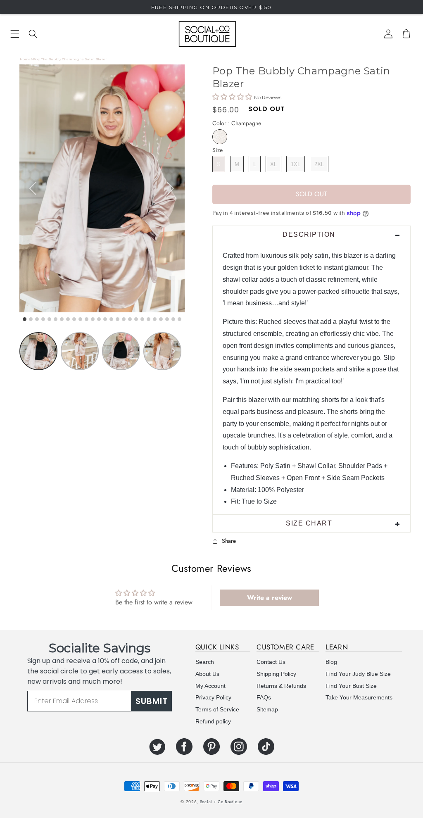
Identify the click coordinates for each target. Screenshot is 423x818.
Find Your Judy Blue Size (358, 674)
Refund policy (213, 721)
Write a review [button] (269, 597)
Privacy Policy (213, 697)
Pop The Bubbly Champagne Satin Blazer (70, 59)
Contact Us (271, 662)
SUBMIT (151, 701)
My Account (210, 685)
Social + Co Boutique (221, 802)
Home (25, 59)
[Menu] (15, 34)
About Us (207, 674)
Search (204, 662)
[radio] (219, 136)
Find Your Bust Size (351, 685)
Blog (331, 662)
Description (309, 234)
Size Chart (309, 523)
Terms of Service (217, 709)
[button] (33, 34)
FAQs (264, 697)
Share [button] (229, 541)
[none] (173, 351)
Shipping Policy (276, 674)
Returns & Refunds (281, 685)
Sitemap (267, 709)
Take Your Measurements (359, 697)
